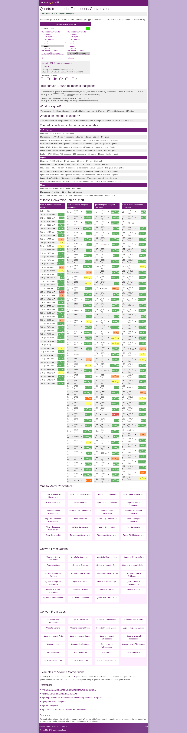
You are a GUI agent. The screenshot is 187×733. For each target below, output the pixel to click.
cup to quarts (93, 679)
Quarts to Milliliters (80, 590)
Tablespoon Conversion (80, 535)
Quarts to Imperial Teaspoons (53, 582)
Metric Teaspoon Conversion (53, 528)
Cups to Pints (107, 652)
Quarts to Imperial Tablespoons (133, 574)
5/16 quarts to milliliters (64, 676)
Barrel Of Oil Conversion (133, 535)
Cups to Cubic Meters (133, 620)
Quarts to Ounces (106, 590)
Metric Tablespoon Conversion (134, 520)
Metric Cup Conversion (107, 519)
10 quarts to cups (128, 676)
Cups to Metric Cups (80, 644)
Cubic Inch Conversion (106, 494)
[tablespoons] (52, 36)
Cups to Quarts (133, 652)
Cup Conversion (53, 502)
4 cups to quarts (60, 679)
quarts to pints (81, 676)
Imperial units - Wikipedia (55, 701)
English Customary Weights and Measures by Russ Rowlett (70, 689)
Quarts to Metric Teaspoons (53, 591)
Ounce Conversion (107, 527)
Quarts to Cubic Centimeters (53, 558)
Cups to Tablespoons (53, 660)
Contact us (63, 726)
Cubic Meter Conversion (133, 494)
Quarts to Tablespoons (53, 598)
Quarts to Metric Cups (106, 581)
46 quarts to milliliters (97, 676)
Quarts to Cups (53, 565)
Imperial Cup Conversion (106, 502)
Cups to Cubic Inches (106, 620)
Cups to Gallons (53, 628)
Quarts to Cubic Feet (80, 557)
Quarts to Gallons (80, 565)
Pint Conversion (133, 527)
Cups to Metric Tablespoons (106, 645)
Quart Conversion (53, 535)
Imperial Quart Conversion (106, 512)
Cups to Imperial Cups (80, 628)
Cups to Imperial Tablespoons (107, 637)
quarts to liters (124, 679)
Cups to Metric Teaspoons (133, 644)
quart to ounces (46, 679)
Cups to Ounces (80, 652)
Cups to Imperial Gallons (106, 628)
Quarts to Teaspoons (80, 598)
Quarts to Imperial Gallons (133, 565)
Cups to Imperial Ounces (133, 628)
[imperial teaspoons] (52, 53)
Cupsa (49, 2)
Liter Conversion (80, 519)
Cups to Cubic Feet (80, 620)
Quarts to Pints (133, 590)
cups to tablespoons (109, 679)
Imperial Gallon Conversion (133, 503)
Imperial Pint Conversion (80, 510)
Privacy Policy (52, 726)
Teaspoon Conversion (106, 535)
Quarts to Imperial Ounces (53, 574)
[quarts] (52, 46)
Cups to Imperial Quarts (80, 636)
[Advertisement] (119, 44)
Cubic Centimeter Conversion (53, 495)
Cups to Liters (53, 644)
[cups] (52, 41)
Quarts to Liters (80, 581)
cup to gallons (47, 676)
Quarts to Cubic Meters (133, 557)
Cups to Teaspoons (80, 660)
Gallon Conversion (80, 502)
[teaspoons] (52, 34)
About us (42, 726)
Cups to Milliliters (53, 652)
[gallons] (52, 48)
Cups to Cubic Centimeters (53, 621)
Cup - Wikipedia (51, 706)
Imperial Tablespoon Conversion (133, 512)
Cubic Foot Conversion (80, 494)
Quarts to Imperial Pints (80, 573)
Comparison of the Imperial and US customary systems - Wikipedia (73, 697)
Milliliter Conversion (80, 527)
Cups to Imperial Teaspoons (133, 637)
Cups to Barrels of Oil (106, 660)
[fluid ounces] (52, 39)
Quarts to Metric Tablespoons (134, 582)
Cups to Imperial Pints (53, 636)
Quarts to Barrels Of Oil (107, 598)
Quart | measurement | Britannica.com (60, 693)
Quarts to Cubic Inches (107, 557)
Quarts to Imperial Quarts (107, 573)
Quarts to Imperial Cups (106, 565)
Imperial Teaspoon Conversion (53, 520)
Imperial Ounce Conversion (53, 512)
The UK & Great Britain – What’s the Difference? (65, 709)
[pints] (52, 44)
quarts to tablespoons (77, 679)
